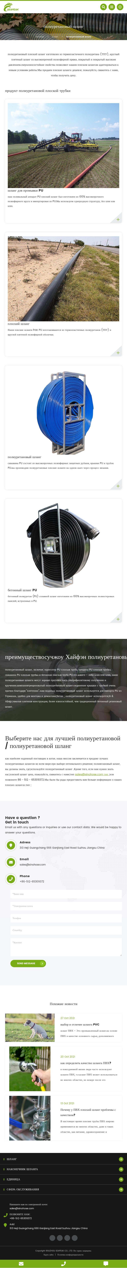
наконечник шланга (22, 1169)
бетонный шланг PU (22, 590)
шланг (55, 37)
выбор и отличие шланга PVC (80, 1024)
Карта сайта (48, 1254)
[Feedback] (106, 1264)
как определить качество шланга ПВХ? (86, 1063)
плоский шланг (18, 324)
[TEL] (63, 1264)
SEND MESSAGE (26, 963)
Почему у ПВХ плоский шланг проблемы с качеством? (88, 1112)
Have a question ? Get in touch (22, 820)
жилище (40, 37)
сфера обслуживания (23, 1189)
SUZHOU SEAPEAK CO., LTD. (60, 1250)
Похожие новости (63, 1004)
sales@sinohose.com (22, 1208)
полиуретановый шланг (78, 37)
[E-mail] (21, 1264)
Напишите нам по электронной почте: (29, 1204)
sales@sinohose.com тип (92, 774)
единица (13, 1179)
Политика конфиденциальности (70, 1254)
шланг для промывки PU (25, 190)
